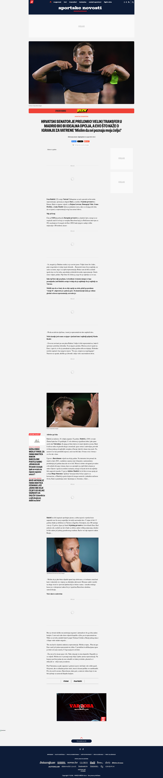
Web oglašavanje (98, 754)
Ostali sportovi (95, 2)
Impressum (50, 754)
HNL (65, 2)
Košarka (82, 2)
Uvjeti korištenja (60, 754)
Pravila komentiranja (73, 754)
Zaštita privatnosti (86, 754)
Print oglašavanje (110, 754)
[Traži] (133, 2)
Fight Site (108, 2)
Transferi (73, 2)
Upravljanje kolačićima (81, 758)
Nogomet (57, 2)
